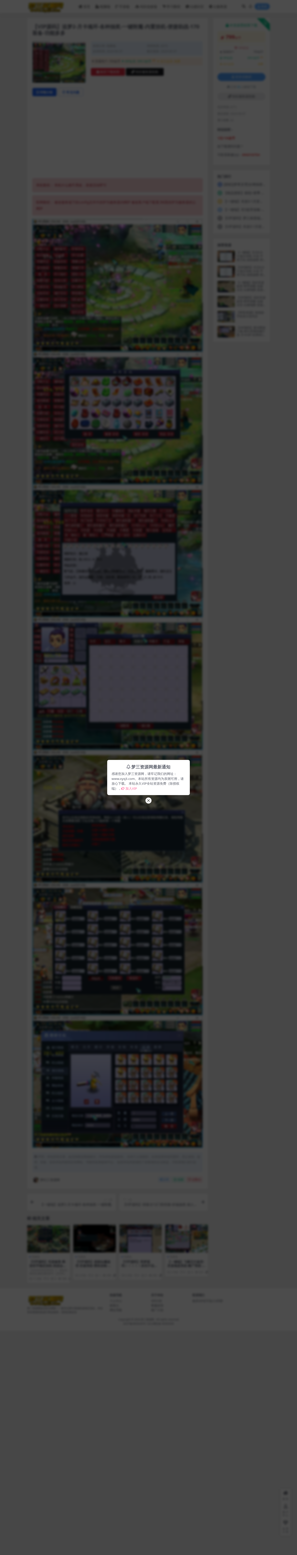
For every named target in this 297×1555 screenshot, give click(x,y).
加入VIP (131, 788)
